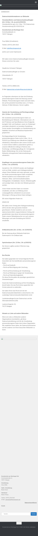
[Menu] (36, 2)
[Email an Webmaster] (19, 531)
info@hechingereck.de (14, 48)
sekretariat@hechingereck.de (12, 499)
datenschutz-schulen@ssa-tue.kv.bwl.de (19, 89)
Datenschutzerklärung (31, 502)
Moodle (3, 505)
